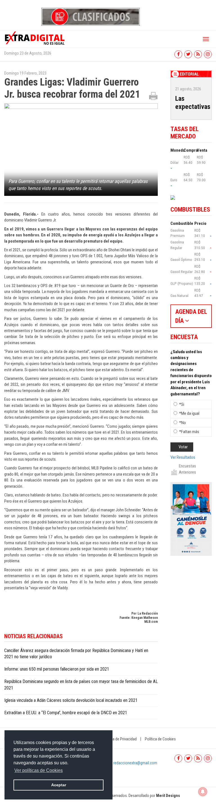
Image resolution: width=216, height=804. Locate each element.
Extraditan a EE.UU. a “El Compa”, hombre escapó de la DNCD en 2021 (65, 712)
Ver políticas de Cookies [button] (38, 770)
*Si (181, 404)
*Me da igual (189, 413)
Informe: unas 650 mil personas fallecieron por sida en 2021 (56, 669)
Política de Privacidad (119, 739)
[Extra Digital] (35, 38)
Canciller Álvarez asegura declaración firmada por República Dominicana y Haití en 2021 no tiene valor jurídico (76, 654)
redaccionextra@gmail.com (135, 763)
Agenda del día (191, 316)
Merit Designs (168, 795)
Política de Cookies (160, 739)
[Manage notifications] (202, 791)
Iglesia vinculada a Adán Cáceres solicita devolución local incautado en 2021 (71, 700)
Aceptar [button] (58, 785)
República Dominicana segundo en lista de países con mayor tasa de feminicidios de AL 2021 (81, 685)
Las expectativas (192, 103)
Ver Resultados (182, 457)
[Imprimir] (153, 95)
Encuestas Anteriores (187, 468)
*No (182, 422)
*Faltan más (189, 431)
